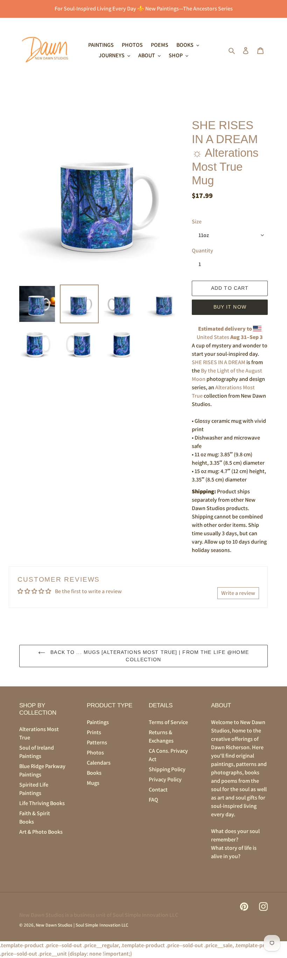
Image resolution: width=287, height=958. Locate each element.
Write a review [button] (238, 593)
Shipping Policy (167, 769)
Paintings (98, 722)
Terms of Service (168, 722)
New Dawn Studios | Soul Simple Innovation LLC (82, 925)
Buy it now (230, 307)
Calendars (99, 762)
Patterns (97, 742)
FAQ (153, 799)
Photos (95, 752)
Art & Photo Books (41, 831)
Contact (158, 789)
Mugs (93, 783)
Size (197, 221)
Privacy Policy (165, 779)
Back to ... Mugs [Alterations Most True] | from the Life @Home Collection (149, 655)
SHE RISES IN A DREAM (218, 362)
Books (94, 772)
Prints (94, 732)
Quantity (202, 250)
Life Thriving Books (42, 803)
